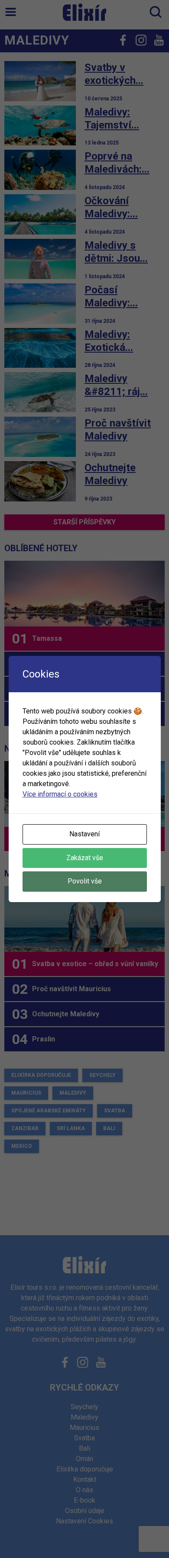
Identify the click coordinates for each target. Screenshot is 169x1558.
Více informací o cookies (60, 794)
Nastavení (84, 834)
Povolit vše (85, 881)
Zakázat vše (84, 858)
